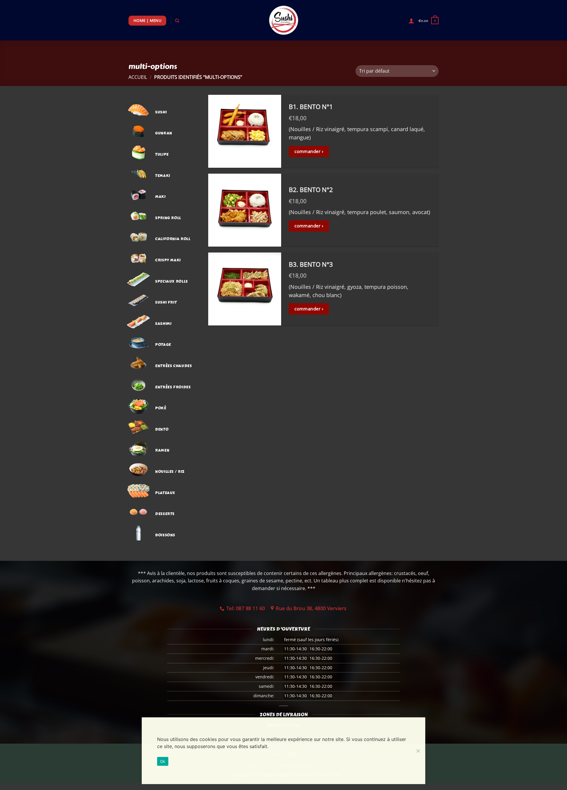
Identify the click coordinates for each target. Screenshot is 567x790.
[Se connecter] (411, 20)
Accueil (137, 77)
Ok (162, 761)
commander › (308, 151)
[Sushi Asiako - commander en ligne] (283, 20)
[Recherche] (177, 20)
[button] (428, 20)
